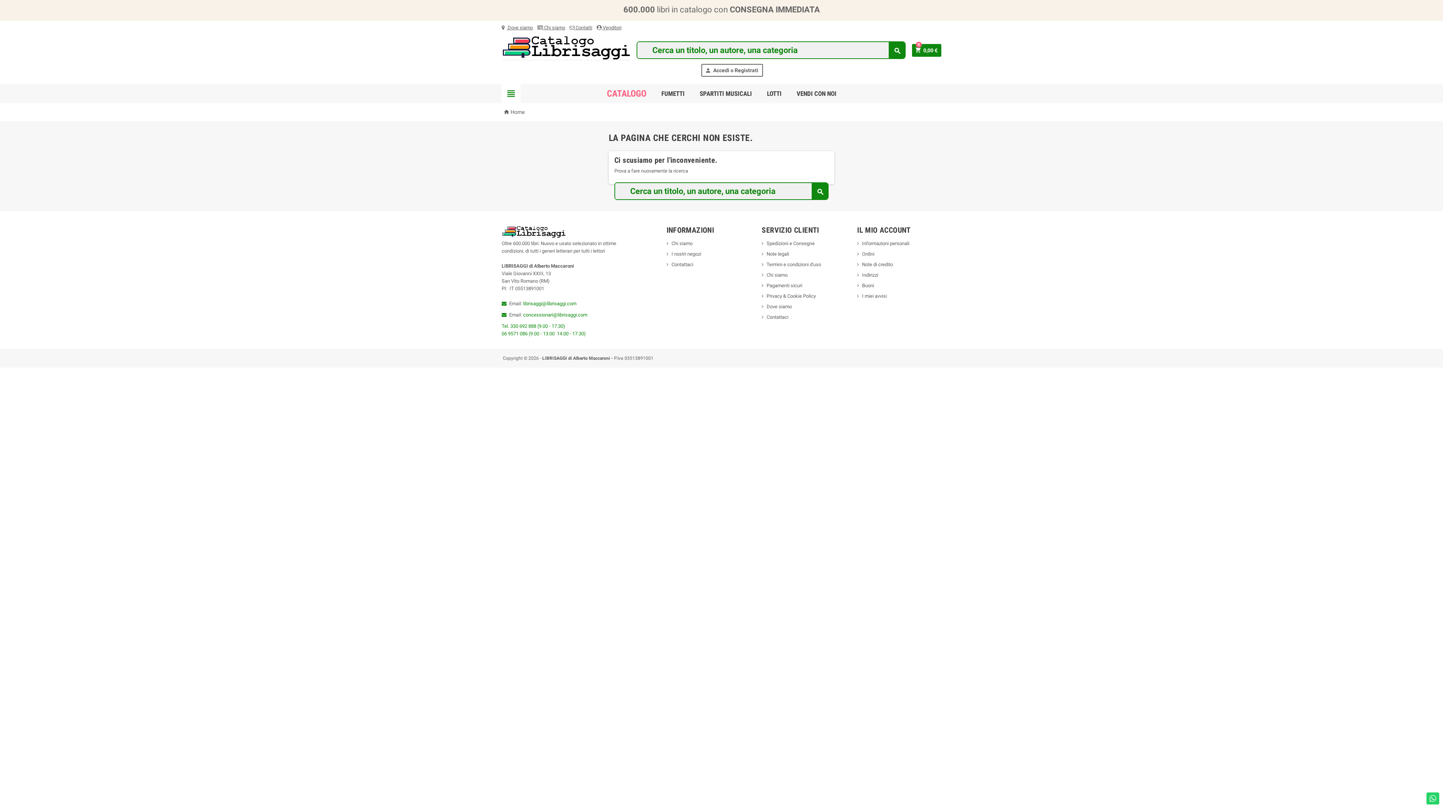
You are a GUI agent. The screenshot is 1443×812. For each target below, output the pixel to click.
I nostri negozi (686, 254)
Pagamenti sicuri (784, 285)
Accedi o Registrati (731, 70)
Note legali (778, 254)
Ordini (868, 254)
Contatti (583, 27)
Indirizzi (870, 275)
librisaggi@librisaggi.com (549, 303)
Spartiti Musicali (726, 93)
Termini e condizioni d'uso (794, 264)
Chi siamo (554, 27)
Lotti (774, 93)
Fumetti (673, 93)
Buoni (868, 285)
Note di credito (877, 264)
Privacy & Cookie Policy (791, 296)
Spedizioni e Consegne (791, 243)
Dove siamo (520, 27)
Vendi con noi (816, 93)
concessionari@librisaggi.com (555, 315)
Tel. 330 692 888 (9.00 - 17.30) (533, 326)
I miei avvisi (874, 296)
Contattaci (682, 264)
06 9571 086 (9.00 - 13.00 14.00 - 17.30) (544, 333)
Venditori (612, 27)
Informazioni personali (885, 243)
